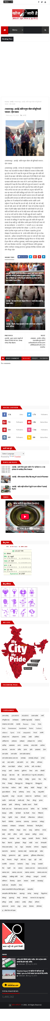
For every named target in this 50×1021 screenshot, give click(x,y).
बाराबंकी (31, 838)
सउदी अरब (5, 885)
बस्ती (21, 834)
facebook (44, 358)
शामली (32, 881)
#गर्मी (42, 716)
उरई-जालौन (20, 762)
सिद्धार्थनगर (44, 893)
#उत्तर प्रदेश (34, 716)
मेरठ (3, 859)
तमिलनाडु (17, 804)
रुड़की (8, 868)
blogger (26, 358)
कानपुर (4, 771)
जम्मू (34, 792)
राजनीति (4, 864)
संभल (20, 885)
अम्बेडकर (22, 741)
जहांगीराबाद (37, 796)
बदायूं (30, 830)
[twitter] (42, 2)
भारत (36, 843)
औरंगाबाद (39, 762)
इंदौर (31, 749)
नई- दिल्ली (26, 813)
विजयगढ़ (12, 881)
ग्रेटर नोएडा (5, 787)
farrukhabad (22, 728)
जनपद (28, 792)
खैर (18, 775)
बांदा (18, 838)
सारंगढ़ (29, 893)
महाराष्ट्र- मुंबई (33, 851)
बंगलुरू (18, 830)
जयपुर (12, 796)
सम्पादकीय (30, 889)
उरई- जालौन (10, 762)
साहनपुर (36, 893)
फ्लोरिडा (11, 830)
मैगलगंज (9, 859)
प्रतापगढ (18, 821)
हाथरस (13, 906)
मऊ (16, 847)
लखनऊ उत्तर (5, 872)
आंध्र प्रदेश (34, 745)
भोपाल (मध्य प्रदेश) (7, 847)
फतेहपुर (42, 821)
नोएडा (3, 817)
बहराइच (27, 834)
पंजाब (16, 817)
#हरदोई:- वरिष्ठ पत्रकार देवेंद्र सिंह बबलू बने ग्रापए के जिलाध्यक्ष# (30, 477)
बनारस (44, 830)
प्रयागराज (34, 821)
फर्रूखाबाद (21, 826)
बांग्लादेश (12, 838)
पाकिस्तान (40, 817)
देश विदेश (44, 809)
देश (38, 809)
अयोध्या (40, 741)
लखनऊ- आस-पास (17, 872)
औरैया (3, 766)
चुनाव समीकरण (6, 792)
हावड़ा (24, 906)
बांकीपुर (34, 834)
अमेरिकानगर (5, 741)
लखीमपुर (4, 876)
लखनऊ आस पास (30, 868)
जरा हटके (19, 796)
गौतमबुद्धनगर (38, 783)
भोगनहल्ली (43, 843)
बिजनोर (38, 838)
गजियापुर (4, 779)
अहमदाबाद (12, 745)
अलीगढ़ (4, 745)
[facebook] (38, 2)
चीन (46, 787)
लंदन (22, 876)
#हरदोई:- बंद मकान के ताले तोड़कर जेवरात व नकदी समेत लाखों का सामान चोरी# (24, 302)
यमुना (30, 859)
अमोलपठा (14, 741)
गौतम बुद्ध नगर (18, 783)
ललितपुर (28, 876)
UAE (18, 732)
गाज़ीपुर (27, 779)
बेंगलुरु (24, 843)
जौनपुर (34, 800)
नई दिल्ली (18, 813)
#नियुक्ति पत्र (5, 720)
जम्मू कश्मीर (41, 792)
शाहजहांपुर (40, 881)
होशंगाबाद (39, 906)
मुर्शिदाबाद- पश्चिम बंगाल (37, 855)
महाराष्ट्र (13, 851)
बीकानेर (10, 843)
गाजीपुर (20, 779)
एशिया (32, 762)
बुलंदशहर (17, 843)
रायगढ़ (33, 864)
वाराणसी (43, 876)
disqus (35, 358)
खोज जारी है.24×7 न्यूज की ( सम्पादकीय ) (33, 775)
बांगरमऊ (4, 838)
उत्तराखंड (23, 758)
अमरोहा (24, 737)
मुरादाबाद (26, 855)
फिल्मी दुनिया (39, 826)
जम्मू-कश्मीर (5, 796)
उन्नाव (42, 758)
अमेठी (30, 737)
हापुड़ (19, 906)
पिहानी (4, 821)
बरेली (9, 834)
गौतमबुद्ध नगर (28, 783)
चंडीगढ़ (26, 787)
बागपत (41, 834)
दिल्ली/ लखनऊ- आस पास (21, 809)
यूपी (35, 859)
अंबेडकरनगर (15, 737)
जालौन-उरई (12, 800)
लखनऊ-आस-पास (42, 872)
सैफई (18, 898)
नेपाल (33, 813)
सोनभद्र (25, 898)
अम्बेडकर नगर (31, 741)
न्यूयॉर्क (10, 817)
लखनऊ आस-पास (42, 868)
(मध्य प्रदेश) (5, 716)
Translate (17, 457)
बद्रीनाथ (37, 830)
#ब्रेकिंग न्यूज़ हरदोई (26, 720)
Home (7, 102)
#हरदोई (18, 724)
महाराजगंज (5, 851)
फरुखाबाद (4, 826)
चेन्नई (14, 792)
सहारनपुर (22, 893)
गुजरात (33, 779)
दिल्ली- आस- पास (6, 809)
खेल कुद (4, 775)
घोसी (20, 787)
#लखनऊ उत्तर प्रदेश (7, 724)
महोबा (41, 851)
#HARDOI (25, 716)
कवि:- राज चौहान (36, 766)
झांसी (10, 804)
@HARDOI (15, 716)
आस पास (4, 749)
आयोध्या (42, 745)
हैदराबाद (31, 906)
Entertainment (12, 728)
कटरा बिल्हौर (11, 766)
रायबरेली (40, 864)
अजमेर (41, 732)
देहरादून (4, 813)
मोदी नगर (23, 859)
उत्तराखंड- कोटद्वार (33, 758)
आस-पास (12, 749)
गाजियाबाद (12, 779)
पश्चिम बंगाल (31, 817)
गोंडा (45, 779)
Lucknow (39, 728)
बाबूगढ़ (24, 838)
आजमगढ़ (26, 745)
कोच (36, 771)
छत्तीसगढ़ (21, 792)
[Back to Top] (10, 1005)
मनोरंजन (36, 847)
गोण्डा (3, 783)
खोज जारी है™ (16, 1005)
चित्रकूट (39, 787)
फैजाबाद (4, 830)
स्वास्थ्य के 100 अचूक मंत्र (37, 898)
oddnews (4, 732)
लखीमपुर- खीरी (13, 876)
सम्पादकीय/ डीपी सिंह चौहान (9, 893)
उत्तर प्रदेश (14, 754)
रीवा (3, 868)
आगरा (19, 745)
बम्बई (3, 834)
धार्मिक (11, 813)
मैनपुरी (16, 859)
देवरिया (32, 809)
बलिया (15, 834)
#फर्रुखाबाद (15, 720)
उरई (3, 762)
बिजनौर (45, 838)
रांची (40, 859)
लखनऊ (20, 868)
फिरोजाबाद (30, 826)
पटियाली (23, 817)
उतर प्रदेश (5, 754)
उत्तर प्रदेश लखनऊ (25, 754)
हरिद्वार (30, 902)
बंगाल (24, 830)
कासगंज (17, 771)
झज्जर (40, 800)
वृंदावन (19, 881)
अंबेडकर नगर (5, 737)
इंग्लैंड (19, 749)
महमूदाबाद (44, 847)
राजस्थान (12, 864)
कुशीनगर (24, 771)
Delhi (39, 724)
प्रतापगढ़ (26, 821)
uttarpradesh (26, 732)
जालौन (4, 800)
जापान (45, 796)
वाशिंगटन (4, 881)
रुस (14, 868)
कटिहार (20, 766)
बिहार (3, 843)
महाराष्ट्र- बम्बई (22, 851)
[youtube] (45, 2)
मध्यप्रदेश (28, 847)
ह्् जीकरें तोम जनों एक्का (9, 910)
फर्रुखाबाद (13, 826)
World (35, 732)
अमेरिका (37, 737)
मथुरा (21, 847)
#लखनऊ (37, 720)
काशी (10, 771)
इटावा (25, 749)
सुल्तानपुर (11, 898)
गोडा (39, 779)
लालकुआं (36, 876)
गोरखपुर (10, 783)
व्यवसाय (26, 881)
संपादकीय (13, 885)
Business (25, 724)
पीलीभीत (11, 821)
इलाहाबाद (37, 749)
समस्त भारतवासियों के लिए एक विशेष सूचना (13, 889)
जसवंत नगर (28, 796)
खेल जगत (11, 775)
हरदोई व (17, 902)
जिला (28, 800)
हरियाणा (37, 902)
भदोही (30, 843)
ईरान (44, 749)
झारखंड (4, 804)
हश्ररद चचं (5, 906)
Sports (12, 732)
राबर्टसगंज (20, 864)
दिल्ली (35, 804)
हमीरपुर (4, 902)
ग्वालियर (13, 787)
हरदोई (11, 102)
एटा (27, 762)
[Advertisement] (25, 69)
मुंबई (19, 855)
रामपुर (27, 864)
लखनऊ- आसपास (29, 872)
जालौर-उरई (21, 800)
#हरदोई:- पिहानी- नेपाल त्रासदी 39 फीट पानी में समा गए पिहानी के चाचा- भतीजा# (24, 325)
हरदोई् (24, 902)
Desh (3, 728)
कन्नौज (27, 766)
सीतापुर (4, 898)
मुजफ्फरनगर (12, 855)
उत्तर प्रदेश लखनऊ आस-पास (10, 758)
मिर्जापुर (4, 855)
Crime (33, 724)
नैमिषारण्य (40, 813)
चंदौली (32, 787)
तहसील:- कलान (27, 804)
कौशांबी (42, 771)
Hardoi (31, 728)
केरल (30, 771)
